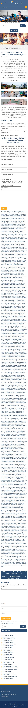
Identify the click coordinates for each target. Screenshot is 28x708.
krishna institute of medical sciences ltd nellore (13, 381)
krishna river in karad (21, 543)
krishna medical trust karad (14, 542)
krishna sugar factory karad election (15, 550)
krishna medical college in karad (15, 487)
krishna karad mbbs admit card (10, 463)
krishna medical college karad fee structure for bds (12, 513)
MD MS (4, 211)
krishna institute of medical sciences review (13, 415)
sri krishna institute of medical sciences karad (16, 562)
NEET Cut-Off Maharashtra (9, 637)
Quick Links (4, 7)
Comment (3, 588)
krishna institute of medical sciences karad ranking (12, 362)
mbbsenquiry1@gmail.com (18, 1)
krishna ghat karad (5, 238)
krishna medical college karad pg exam (9, 533)
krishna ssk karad (5, 549)
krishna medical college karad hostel (13, 519)
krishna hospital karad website (7, 244)
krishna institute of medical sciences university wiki (12, 442)
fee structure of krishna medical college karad (14, 217)
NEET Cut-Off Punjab (7, 654)
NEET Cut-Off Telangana (8, 645)
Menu (15, 30)
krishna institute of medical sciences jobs (15, 323)
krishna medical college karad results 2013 (10, 536)
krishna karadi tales (5, 484)
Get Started (4, 696)
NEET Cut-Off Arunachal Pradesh (10, 666)
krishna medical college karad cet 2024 (9, 500)
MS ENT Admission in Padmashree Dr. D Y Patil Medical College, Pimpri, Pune (14, 577)
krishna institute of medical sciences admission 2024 (15, 254)
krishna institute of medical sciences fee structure (15, 294)
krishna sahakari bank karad (16, 545)
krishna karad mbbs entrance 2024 (18, 464)
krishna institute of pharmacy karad (12, 451)
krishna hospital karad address (16, 238)
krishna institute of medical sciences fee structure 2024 (12, 296)
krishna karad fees (22, 458)
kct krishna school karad (19, 224)
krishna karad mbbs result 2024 (16, 468)
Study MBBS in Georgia (10, 38)
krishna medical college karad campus (13, 494)
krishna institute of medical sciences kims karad (14, 375)
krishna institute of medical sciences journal (10, 325)
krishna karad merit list (18, 480)
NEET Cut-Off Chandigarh (8, 678)
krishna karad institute (16, 460)
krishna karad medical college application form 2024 (12, 473)
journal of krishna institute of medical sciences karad (12, 218)
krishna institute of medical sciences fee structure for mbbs (13, 297)
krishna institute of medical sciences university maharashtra (14, 441)
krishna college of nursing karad (8, 231)
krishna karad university (20, 483)
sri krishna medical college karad (8, 563)
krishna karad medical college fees (16, 477)
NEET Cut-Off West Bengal (8, 657)
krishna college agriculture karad (13, 228)
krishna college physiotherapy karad (16, 233)
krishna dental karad (18, 234)
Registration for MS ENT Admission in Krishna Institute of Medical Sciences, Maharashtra (14, 140)
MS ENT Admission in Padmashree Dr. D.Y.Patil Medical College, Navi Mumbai (14, 572)
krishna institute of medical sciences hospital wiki (14, 306)
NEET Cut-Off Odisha (7, 659)
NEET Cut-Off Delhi (7, 671)
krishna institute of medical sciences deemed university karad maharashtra (13, 285)
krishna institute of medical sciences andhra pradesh (12, 257)
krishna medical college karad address (9, 490)
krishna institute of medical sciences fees (12, 300)
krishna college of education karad (17, 230)
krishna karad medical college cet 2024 (9, 474)
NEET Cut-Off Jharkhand (8, 673)
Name (3, 603)
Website (3, 613)
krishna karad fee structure (12, 458)
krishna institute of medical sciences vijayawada (11, 445)
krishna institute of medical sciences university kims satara (13, 440)
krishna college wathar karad (7, 234)
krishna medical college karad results (19, 535)
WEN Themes (14, 706)
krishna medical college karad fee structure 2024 (14, 511)
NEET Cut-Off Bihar (7, 656)
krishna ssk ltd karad (13, 549)
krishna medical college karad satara (12, 539)
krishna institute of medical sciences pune (10, 408)
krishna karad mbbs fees (15, 467)
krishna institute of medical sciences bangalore (11, 261)
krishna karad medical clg (13, 470)
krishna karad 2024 (8, 453)
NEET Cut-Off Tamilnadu (8, 642)
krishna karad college (15, 455)
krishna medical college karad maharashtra (17, 522)
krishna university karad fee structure (14, 552)
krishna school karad (19, 547)
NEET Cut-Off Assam (7, 649)
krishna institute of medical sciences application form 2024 (13, 260)
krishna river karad (5, 545)
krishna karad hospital (6, 460)
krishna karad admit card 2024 (19, 453)
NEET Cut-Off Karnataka (8, 635)
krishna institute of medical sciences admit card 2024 (12, 256)
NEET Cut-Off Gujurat (7, 664)
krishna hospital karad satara (17, 243)
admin (6, 57)
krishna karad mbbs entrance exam (8, 465)
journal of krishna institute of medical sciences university (13, 220)
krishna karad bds (21, 454)
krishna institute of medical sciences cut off (13, 281)
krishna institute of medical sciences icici (16, 316)
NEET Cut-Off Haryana (8, 650)
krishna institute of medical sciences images (10, 317)
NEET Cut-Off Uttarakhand (8, 652)
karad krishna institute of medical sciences (16, 222)
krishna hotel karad (10, 245)
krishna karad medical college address (17, 471)
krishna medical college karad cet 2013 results (14, 499)
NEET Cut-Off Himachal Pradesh (10, 669)
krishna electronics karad (17, 235)
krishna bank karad (5, 225)
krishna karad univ (11, 483)
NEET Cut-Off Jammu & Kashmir (10, 676)
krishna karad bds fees (6, 455)
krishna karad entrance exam (13, 457)
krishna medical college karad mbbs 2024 (10, 523)
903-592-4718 (8, 1)
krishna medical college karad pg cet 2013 (18, 532)
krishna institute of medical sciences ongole (16, 402)
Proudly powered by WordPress (10, 704)
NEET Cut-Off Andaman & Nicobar (10, 668)
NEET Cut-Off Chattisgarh (8, 662)
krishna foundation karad (19, 237)
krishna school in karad (9, 547)
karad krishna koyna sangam (7, 224)
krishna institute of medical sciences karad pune (15, 360)
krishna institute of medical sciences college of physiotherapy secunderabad (12, 274)
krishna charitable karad (12, 227)
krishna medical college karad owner (11, 530)
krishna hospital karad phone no (12, 241)
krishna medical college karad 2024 (18, 488)
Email (2, 608)
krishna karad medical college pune (8, 478)
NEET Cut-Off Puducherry (8, 661)
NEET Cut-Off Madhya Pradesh (9, 674)
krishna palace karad (12, 543)
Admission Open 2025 (17, 4)
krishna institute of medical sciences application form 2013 (13, 258)
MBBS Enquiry (14, 21)
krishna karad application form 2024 (9, 454)
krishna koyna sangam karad (16, 484)
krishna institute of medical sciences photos (17, 407)
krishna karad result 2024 (12, 481)
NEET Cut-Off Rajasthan (8, 640)
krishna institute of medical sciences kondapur (11, 376)
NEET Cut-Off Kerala (7, 647)
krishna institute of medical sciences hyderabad (11, 307)
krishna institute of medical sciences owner (10, 404)
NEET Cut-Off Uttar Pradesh (9, 638)
